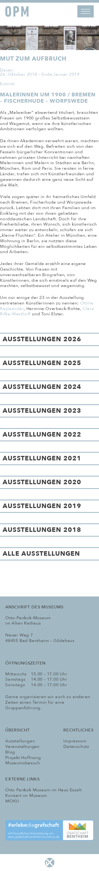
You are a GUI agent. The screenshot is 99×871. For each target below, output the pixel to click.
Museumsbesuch (22, 763)
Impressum (74, 741)
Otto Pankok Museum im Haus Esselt (43, 790)
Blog (10, 752)
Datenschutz (76, 746)
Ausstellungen (20, 741)
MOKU (12, 801)
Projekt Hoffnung (23, 758)
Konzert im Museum (26, 795)
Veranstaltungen (22, 746)
